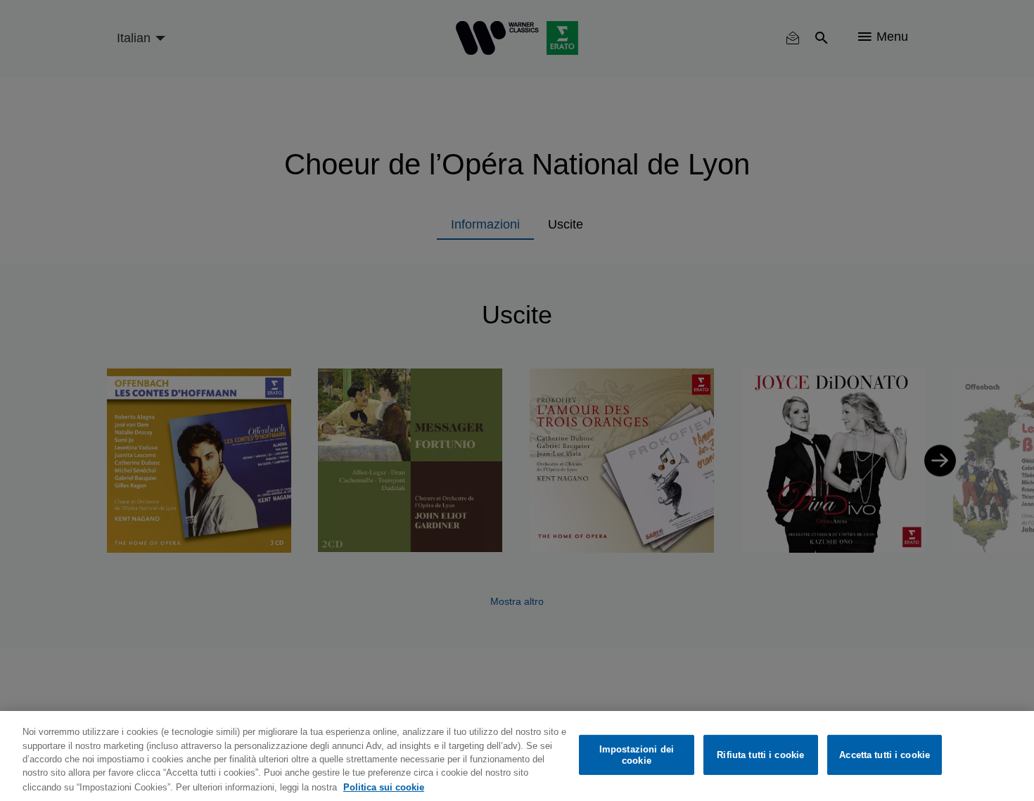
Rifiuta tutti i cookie (760, 755)
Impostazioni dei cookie (636, 755)
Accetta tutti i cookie (884, 755)
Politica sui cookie (383, 786)
